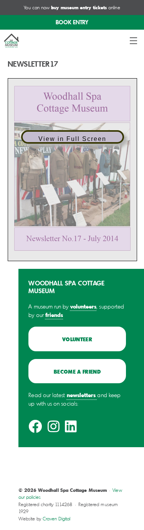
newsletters (81, 394)
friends (54, 314)
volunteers (83, 306)
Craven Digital (56, 519)
